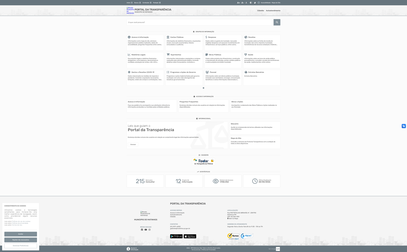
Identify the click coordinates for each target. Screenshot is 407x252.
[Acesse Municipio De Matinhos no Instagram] (150, 229)
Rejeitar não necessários (20, 240)
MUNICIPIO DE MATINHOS (143, 12)
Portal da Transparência (153, 9)
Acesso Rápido (176, 210)
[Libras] (254, 3)
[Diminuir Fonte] (242, 3)
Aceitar (20, 234)
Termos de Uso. (17, 225)
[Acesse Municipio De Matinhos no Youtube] (146, 229)
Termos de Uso (196, 249)
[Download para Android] (176, 238)
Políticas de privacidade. (20, 223)
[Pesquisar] (277, 22)
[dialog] (20, 226)
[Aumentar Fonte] (238, 3)
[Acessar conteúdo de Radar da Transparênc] (203, 161)
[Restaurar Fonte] (246, 3)
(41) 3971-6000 (175, 226)
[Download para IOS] (190, 238)
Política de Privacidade (209, 249)
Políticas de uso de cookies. (21, 221)
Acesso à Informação (177, 213)
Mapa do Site (276, 3)
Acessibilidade (266, 3)
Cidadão (260, 11)
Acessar (133, 144)
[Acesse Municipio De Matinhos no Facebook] (142, 229)
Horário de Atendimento (237, 224)
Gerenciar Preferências (21, 246)
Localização (232, 210)
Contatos (174, 224)
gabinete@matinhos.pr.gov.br (180, 228)
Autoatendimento (273, 11)
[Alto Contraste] (250, 3)
